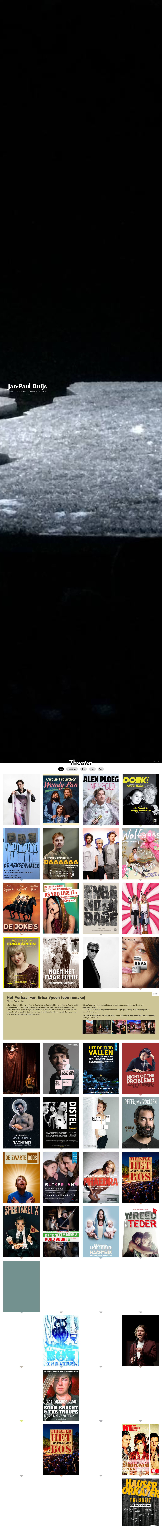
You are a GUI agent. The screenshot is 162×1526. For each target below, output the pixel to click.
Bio (40, 391)
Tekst (100, 769)
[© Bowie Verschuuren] (90, 1027)
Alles (61, 769)
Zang (83, 769)
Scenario (23, 391)
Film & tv (17, 391)
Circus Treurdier (32, 391)
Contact (45, 391)
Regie (92, 769)
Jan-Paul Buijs (27, 386)
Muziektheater (72, 769)
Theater (10, 391)
